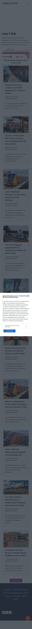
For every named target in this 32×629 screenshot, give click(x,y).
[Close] (28, 296)
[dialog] (16, 314)
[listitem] (16, 326)
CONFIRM (9, 331)
